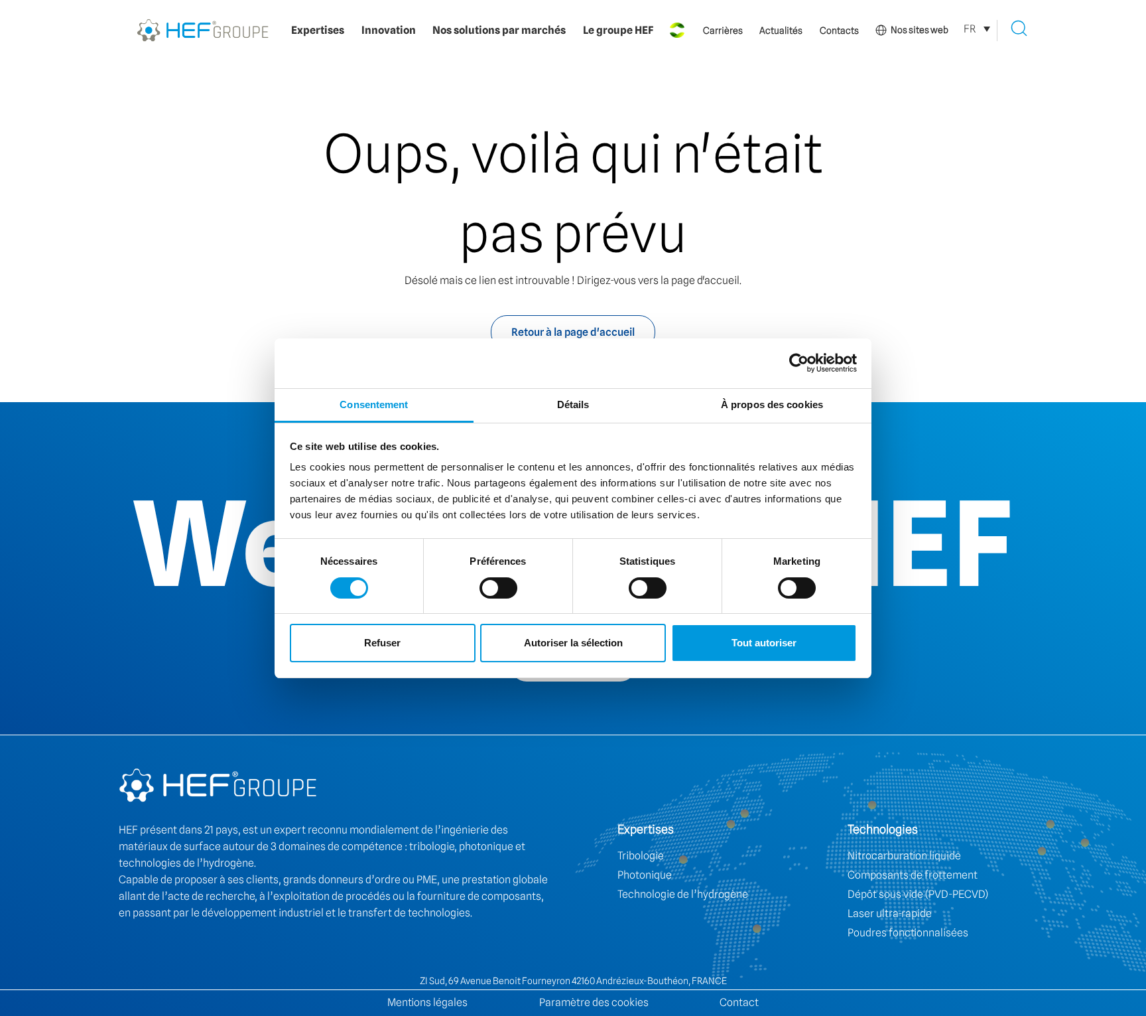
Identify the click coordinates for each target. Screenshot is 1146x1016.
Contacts (839, 30)
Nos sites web (919, 30)
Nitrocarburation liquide (904, 855)
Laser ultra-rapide (890, 913)
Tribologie (640, 855)
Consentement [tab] (374, 404)
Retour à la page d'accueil (573, 332)
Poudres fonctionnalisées (908, 932)
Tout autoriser (764, 642)
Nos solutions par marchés (499, 30)
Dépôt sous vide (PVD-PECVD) (918, 894)
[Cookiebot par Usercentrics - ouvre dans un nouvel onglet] (799, 363)
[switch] (498, 588)
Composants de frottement (913, 875)
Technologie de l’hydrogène (682, 894)
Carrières (723, 30)
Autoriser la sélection (573, 642)
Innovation (388, 30)
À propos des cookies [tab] (772, 404)
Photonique (644, 875)
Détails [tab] (573, 404)
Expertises (317, 30)
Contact (739, 1002)
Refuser (382, 642)
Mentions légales (427, 1002)
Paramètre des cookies (594, 1002)
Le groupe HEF (618, 30)
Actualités (780, 30)
